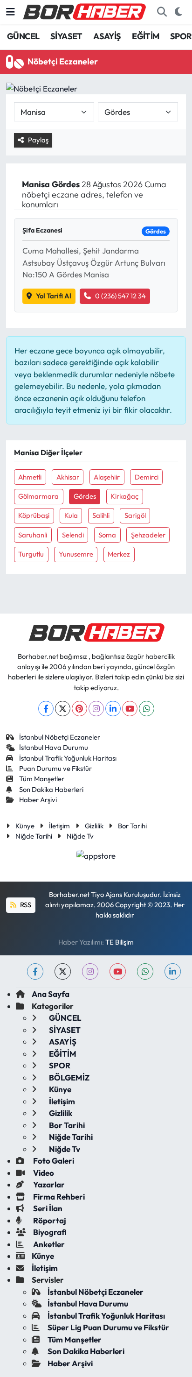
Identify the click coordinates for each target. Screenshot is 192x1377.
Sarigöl (135, 515)
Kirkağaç (124, 496)
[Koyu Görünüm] (178, 12)
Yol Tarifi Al (53, 295)
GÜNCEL (23, 36)
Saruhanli (32, 534)
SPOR (181, 36)
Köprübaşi (33, 515)
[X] (62, 708)
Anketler (48, 1244)
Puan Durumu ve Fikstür (55, 768)
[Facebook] (46, 708)
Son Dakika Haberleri (51, 789)
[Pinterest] (79, 708)
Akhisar (67, 477)
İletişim (59, 825)
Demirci (146, 477)
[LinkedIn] (113, 708)
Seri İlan (47, 1208)
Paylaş (38, 139)
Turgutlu (31, 554)
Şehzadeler (148, 534)
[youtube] (118, 971)
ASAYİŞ (107, 36)
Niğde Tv (80, 836)
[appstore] (96, 857)
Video (43, 1173)
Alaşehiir (107, 477)
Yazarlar (48, 1184)
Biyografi (49, 1232)
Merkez (119, 554)
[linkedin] (173, 971)
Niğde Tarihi (33, 836)
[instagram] (90, 971)
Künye (24, 825)
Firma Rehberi (58, 1196)
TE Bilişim (119, 942)
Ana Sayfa (50, 994)
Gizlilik (94, 825)
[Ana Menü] (10, 12)
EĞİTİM (145, 36)
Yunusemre (76, 554)
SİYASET (66, 36)
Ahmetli (29, 477)
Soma (107, 534)
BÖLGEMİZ (68, 1077)
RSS (25, 904)
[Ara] (162, 12)
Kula (71, 515)
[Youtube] (129, 708)
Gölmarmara (38, 496)
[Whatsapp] (146, 708)
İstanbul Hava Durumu (53, 747)
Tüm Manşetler (41, 778)
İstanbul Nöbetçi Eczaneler (59, 737)
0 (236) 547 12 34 (120, 295)
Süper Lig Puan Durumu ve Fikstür (108, 1327)
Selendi (73, 534)
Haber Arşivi (38, 799)
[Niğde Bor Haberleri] (83, 11)
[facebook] (35, 971)
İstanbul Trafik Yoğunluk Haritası (68, 758)
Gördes (85, 496)
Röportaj (49, 1220)
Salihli (101, 515)
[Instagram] (96, 708)
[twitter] (63, 971)
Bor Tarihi (132, 825)
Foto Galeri (53, 1160)
